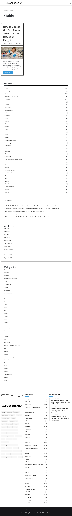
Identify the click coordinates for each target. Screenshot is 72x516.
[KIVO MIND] (14, 2)
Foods (7, 123)
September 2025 (8, 257)
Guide (6, 134)
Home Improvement (11, 143)
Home (7, 10)
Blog (6, 88)
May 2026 (6, 234)
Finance (7, 118)
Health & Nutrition (10, 140)
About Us (36, 513)
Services (7, 164)
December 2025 (8, 249)
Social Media (8, 173)
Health (7, 137)
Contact (49, 513)
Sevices (7, 167)
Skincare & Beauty (10, 170)
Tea (6, 175)
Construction (9, 102)
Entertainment (9, 110)
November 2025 (8, 252)
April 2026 (7, 237)
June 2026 (7, 231)
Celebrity (7, 99)
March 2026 (7, 240)
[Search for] (70, 3)
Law (6, 148)
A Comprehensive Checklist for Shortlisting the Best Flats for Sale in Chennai (27, 216)
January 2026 (7, 246)
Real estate (8, 156)
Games (7, 129)
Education (8, 107)
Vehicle (7, 189)
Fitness (7, 121)
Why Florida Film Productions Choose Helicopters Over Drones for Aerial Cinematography (31, 206)
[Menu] (2, 3)
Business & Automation (11, 96)
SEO (6, 162)
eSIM (6, 113)
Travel (7, 181)
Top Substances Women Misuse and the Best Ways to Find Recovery (24, 211)
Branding (7, 91)
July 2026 (6, 228)
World (7, 192)
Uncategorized (9, 186)
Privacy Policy (29, 513)
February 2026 (8, 243)
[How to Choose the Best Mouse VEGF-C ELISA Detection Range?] (12, 52)
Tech (6, 178)
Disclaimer (43, 513)
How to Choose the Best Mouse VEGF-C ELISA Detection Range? (12, 33)
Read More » (7, 72)
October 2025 (8, 255)
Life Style (7, 151)
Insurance (8, 145)
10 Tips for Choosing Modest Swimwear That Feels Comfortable (23, 214)
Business (7, 93)
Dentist (7, 104)
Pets (6, 154)
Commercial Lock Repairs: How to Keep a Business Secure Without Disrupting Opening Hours (32, 208)
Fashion (7, 115)
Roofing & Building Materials (13, 159)
